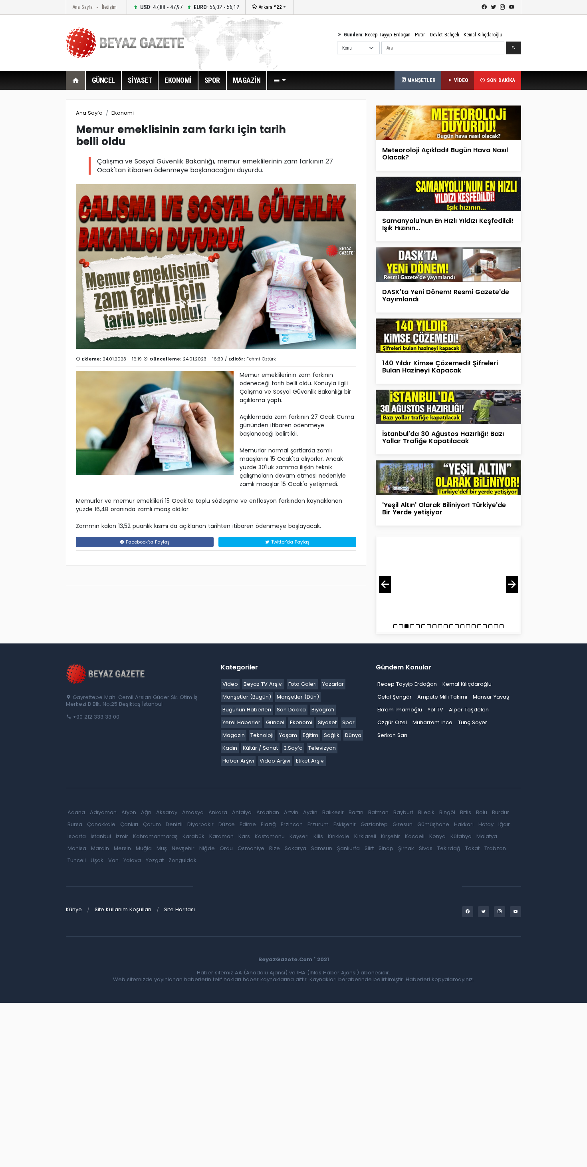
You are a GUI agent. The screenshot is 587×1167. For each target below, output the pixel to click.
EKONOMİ (178, 80)
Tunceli (76, 860)
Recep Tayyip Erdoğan (388, 35)
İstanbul (101, 836)
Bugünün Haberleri (246, 709)
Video (230, 684)
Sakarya (295, 848)
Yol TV (435, 709)
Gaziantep (374, 824)
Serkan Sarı (392, 735)
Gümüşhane (433, 824)
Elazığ (268, 824)
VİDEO (460, 80)
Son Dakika (291, 709)
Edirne (248, 824)
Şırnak (406, 848)
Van (113, 860)
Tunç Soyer (472, 722)
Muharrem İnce (432, 722)
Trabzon (495, 848)
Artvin (291, 812)
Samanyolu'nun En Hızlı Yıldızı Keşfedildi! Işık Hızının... (448, 224)
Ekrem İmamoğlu (399, 709)
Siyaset (327, 722)
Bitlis (465, 812)
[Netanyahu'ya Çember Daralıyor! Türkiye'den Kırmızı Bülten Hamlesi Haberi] (448, 578)
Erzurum (318, 824)
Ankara (269, 7)
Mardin (100, 848)
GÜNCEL (103, 80)
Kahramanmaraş (155, 836)
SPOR (212, 80)
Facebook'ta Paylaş (147, 542)
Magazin (233, 735)
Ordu (226, 848)
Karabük (193, 836)
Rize (274, 848)
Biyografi (322, 709)
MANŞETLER (420, 80)
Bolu (481, 812)
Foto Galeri (302, 684)
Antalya (242, 812)
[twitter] (493, 7)
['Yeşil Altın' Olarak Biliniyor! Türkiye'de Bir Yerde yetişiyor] (448, 477)
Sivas (425, 848)
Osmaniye (251, 848)
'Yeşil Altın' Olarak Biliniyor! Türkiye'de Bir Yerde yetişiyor (444, 508)
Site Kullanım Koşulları (123, 909)
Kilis (318, 836)
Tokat (472, 848)
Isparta (76, 836)
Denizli (174, 824)
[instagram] (503, 7)
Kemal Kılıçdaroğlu (483, 35)
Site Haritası (179, 909)
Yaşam (288, 735)
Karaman (221, 836)
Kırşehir (390, 836)
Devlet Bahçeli (444, 35)
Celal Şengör (394, 697)
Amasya (193, 812)
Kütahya (461, 836)
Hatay (486, 824)
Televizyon (322, 748)
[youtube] (512, 7)
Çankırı (129, 824)
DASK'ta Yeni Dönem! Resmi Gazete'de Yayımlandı (445, 295)
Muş (162, 848)
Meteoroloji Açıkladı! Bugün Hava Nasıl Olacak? (445, 153)
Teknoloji (262, 735)
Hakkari (464, 824)
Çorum (152, 824)
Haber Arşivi (238, 761)
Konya (437, 836)
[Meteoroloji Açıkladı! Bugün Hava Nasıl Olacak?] (448, 122)
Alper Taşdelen (469, 709)
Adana (76, 812)
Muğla (144, 848)
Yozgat (155, 860)
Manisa (76, 848)
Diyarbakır (200, 824)
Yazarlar (333, 684)
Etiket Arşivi (310, 761)
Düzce (226, 824)
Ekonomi (122, 113)
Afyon (128, 812)
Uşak (97, 860)
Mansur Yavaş (491, 697)
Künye (74, 909)
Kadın (229, 748)
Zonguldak (182, 860)
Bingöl (447, 812)
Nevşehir (183, 848)
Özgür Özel (392, 722)
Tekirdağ (448, 848)
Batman (378, 812)
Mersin (122, 848)
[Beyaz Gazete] (106, 673)
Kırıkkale (338, 836)
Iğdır (504, 824)
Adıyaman (103, 812)
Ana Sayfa (82, 7)
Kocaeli (414, 836)
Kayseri (299, 836)
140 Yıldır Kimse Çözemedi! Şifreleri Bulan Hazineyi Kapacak (440, 366)
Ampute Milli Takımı (442, 697)
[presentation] (385, 584)
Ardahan (267, 812)
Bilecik (426, 812)
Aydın (310, 812)
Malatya (486, 836)
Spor (348, 722)
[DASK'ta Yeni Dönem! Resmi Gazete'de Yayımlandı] (448, 264)
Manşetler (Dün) (298, 697)
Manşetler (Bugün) (246, 697)
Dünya (353, 735)
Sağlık (331, 735)
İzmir (122, 836)
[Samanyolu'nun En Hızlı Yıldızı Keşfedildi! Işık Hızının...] (448, 193)
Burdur (500, 812)
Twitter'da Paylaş (289, 542)
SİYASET (140, 80)
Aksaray (166, 812)
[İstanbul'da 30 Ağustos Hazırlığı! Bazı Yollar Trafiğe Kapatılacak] (448, 406)
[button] (279, 80)
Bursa (74, 824)
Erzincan (292, 824)
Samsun (321, 848)
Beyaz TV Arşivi (263, 684)
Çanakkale (101, 824)
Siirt (369, 848)
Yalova (132, 860)
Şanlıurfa (348, 848)
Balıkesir (333, 812)
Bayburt (403, 812)
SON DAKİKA (500, 80)
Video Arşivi (275, 761)
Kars (244, 836)
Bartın (356, 812)
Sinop (386, 848)
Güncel (275, 722)
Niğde (207, 848)
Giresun (402, 824)
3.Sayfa (293, 748)
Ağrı (146, 812)
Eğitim (310, 735)
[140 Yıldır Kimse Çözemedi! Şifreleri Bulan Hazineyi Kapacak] (448, 335)
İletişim (109, 7)
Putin (420, 35)
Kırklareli (365, 836)
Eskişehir (344, 824)
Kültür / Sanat (260, 748)
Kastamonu (270, 836)
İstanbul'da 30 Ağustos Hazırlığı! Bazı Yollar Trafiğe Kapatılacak (443, 437)
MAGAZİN (247, 80)
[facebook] (484, 7)
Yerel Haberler (241, 722)
